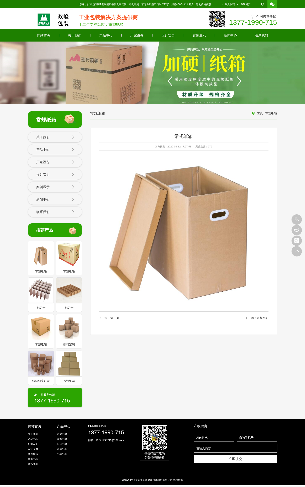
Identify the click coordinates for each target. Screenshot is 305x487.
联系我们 (261, 35)
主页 (260, 113)
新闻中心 (230, 35)
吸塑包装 (62, 448)
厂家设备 (137, 35)
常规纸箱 (271, 113)
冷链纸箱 (62, 443)
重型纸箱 (62, 438)
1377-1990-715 (297, 219)
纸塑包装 (62, 453)
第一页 (114, 318)
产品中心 (105, 35)
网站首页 (43, 35)
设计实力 (168, 35)
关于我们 (74, 35)
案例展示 (199, 35)
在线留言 (245, 4)
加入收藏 (230, 4)
